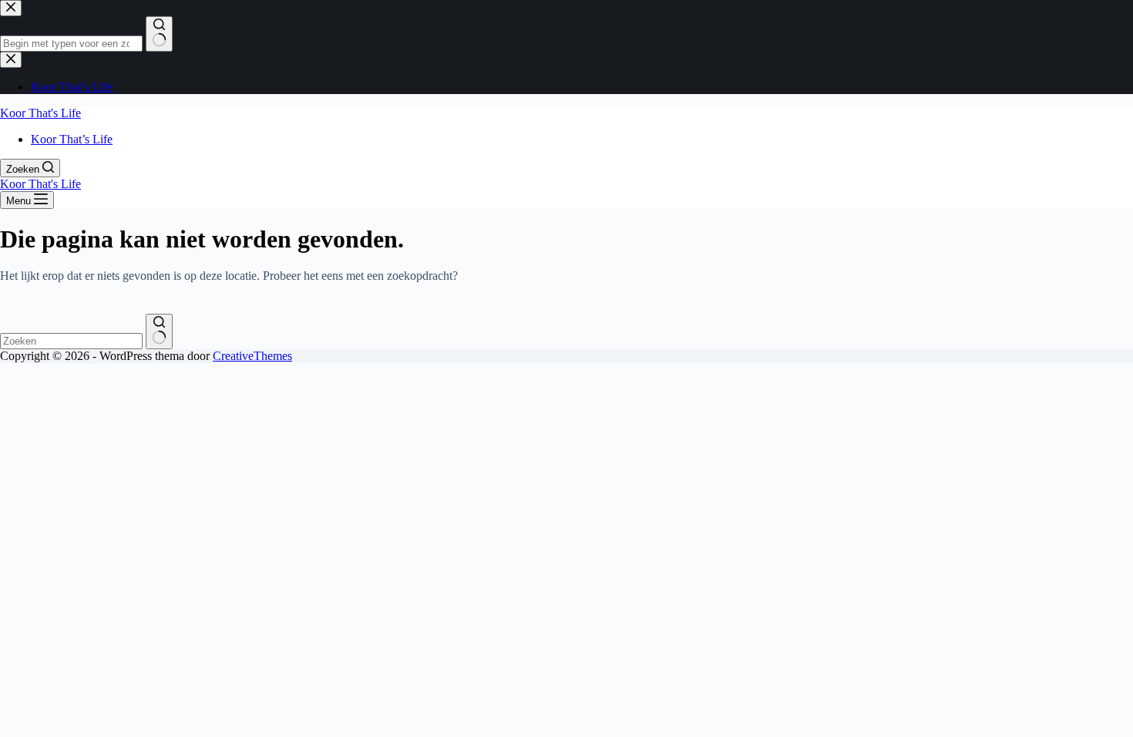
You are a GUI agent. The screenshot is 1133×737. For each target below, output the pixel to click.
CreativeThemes (252, 355)
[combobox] (71, 341)
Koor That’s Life (72, 139)
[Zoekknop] (159, 331)
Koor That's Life (40, 112)
